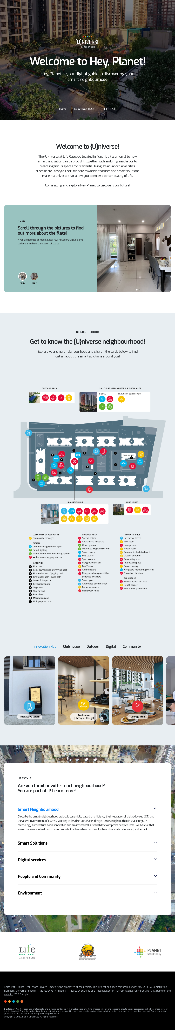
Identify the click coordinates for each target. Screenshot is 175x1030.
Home (63, 109)
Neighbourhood (84, 109)
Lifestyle (109, 109)
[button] (137, 290)
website (8, 994)
